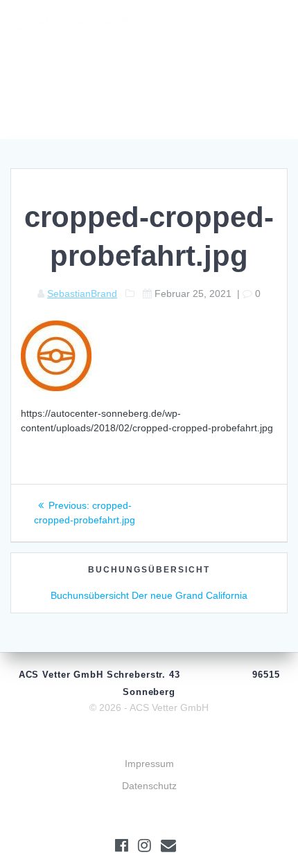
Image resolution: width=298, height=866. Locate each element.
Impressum (149, 763)
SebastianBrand (82, 293)
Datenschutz (149, 785)
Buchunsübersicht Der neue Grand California (149, 595)
